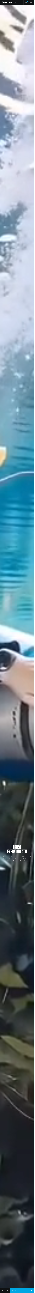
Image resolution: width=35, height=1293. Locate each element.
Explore (14, 1290)
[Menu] (30, 2)
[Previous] (2, 1290)
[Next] (7, 1290)
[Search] (16, 2)
